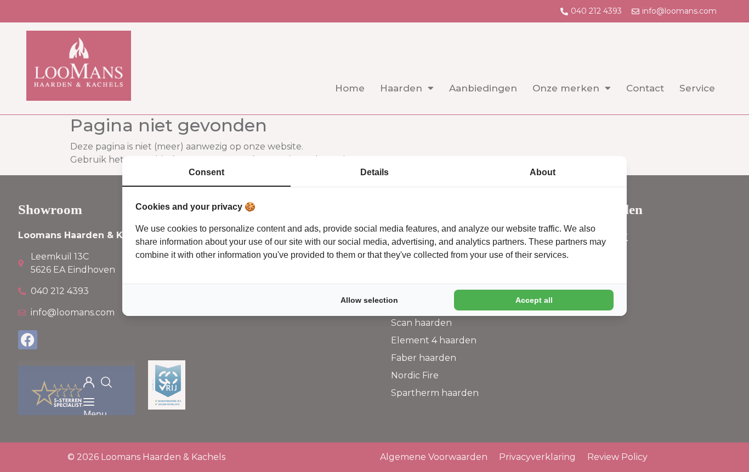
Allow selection (369, 300)
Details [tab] (374, 172)
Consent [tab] (206, 172)
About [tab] (542, 172)
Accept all (534, 300)
